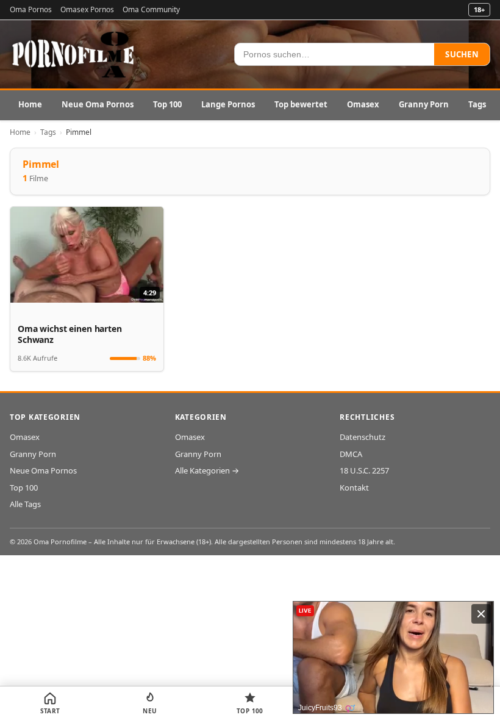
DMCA (351, 453)
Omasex (363, 104)
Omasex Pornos (87, 9)
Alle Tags (25, 504)
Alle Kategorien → (207, 470)
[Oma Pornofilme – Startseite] (74, 54)
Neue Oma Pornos (98, 104)
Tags (477, 104)
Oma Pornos (31, 9)
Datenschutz (362, 436)
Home (30, 104)
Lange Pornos (228, 104)
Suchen (462, 54)
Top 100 (167, 104)
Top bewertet (300, 104)
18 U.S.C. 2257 (364, 470)
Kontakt (354, 487)
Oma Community (151, 9)
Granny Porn (424, 104)
